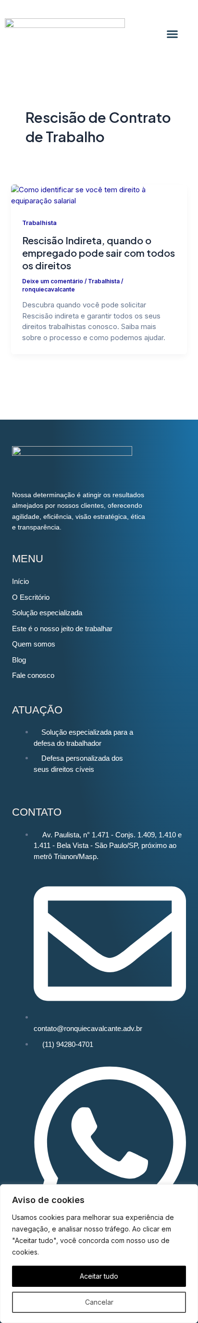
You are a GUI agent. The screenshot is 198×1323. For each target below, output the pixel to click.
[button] (172, 34)
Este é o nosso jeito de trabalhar (62, 628)
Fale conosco (33, 675)
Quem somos (33, 644)
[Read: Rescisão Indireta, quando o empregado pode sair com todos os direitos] (99, 194)
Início (20, 581)
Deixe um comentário (52, 281)
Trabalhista (39, 222)
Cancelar (99, 1302)
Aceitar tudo (99, 1276)
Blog (19, 660)
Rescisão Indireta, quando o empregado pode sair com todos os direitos (98, 252)
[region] (99, 1253)
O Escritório (31, 597)
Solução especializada (47, 613)
